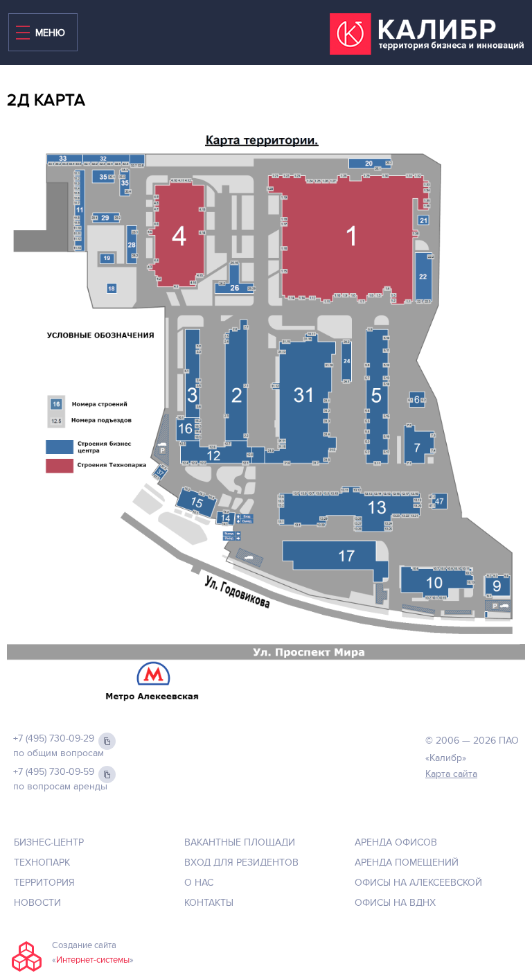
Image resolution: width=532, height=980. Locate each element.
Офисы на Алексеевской (418, 883)
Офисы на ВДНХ (395, 903)
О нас (198, 883)
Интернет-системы (93, 959)
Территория (44, 883)
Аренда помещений (407, 862)
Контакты (208, 903)
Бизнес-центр (49, 842)
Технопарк (42, 862)
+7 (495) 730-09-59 (53, 772)
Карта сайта (451, 774)
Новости (37, 903)
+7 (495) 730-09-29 (53, 738)
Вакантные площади (239, 842)
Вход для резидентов (241, 862)
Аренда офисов (396, 842)
